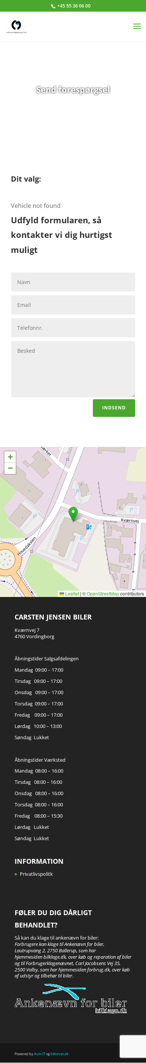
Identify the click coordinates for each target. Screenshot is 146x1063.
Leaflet (71, 593)
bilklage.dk (54, 956)
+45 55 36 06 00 (74, 6)
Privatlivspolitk (36, 874)
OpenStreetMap (103, 593)
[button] (73, 514)
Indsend (114, 407)
